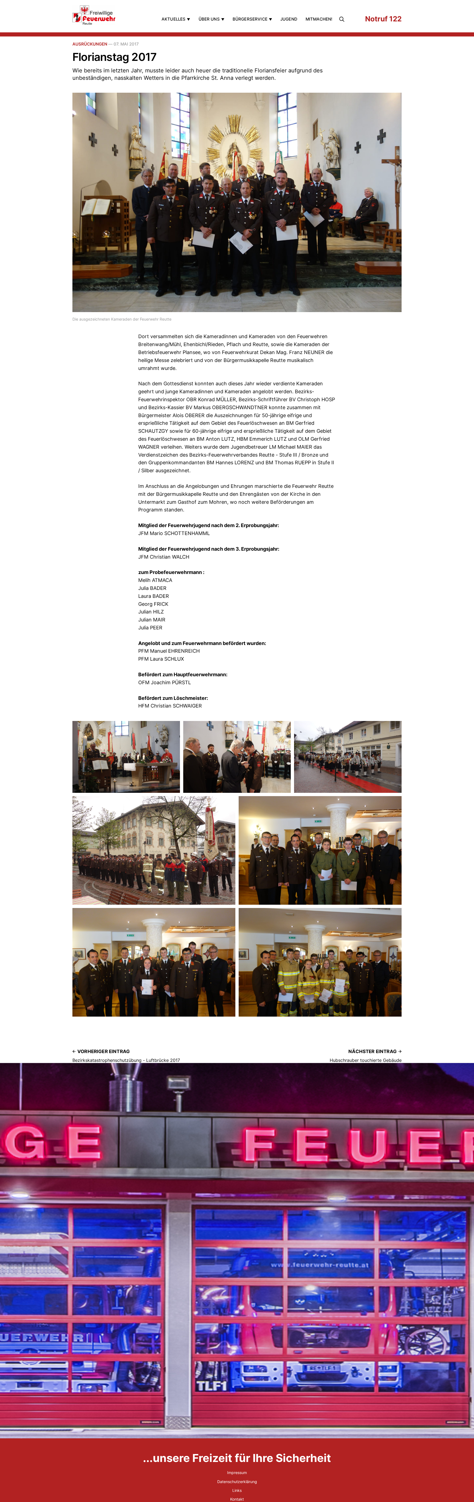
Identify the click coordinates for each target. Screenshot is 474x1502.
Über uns (209, 19)
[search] (343, 19)
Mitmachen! (319, 19)
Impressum (237, 1472)
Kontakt (237, 1499)
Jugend (288, 19)
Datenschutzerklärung (237, 1481)
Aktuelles (173, 19)
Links (237, 1490)
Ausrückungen (89, 44)
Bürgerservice (250, 19)
